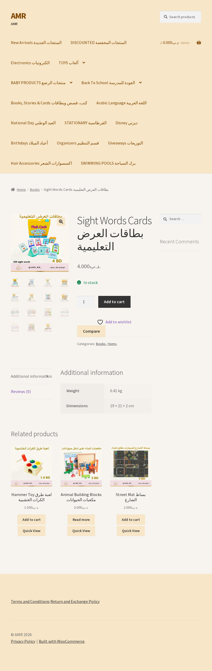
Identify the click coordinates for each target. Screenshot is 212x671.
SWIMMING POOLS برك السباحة (108, 163)
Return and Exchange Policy (75, 601)
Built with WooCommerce (62, 641)
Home (21, 189)
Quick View (31, 530)
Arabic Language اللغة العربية (121, 102)
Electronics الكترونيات (30, 62)
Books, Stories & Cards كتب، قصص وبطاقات (49, 102)
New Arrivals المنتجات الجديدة (36, 42)
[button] (61, 221)
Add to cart (114, 301)
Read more (81, 519)
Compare (91, 331)
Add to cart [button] (31, 519)
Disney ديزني (127, 122)
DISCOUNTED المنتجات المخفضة (98, 42)
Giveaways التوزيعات (125, 142)
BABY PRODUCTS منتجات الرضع (38, 82)
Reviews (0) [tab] (21, 391)
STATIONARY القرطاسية (86, 122)
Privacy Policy (23, 641)
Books (35, 189)
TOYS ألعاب (68, 62)
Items (112, 343)
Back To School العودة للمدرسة (108, 82)
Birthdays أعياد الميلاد (29, 142)
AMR (18, 16)
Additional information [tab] (31, 376)
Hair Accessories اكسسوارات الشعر (41, 163)
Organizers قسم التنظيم (78, 142)
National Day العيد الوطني (33, 122)
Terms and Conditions (30, 601)
